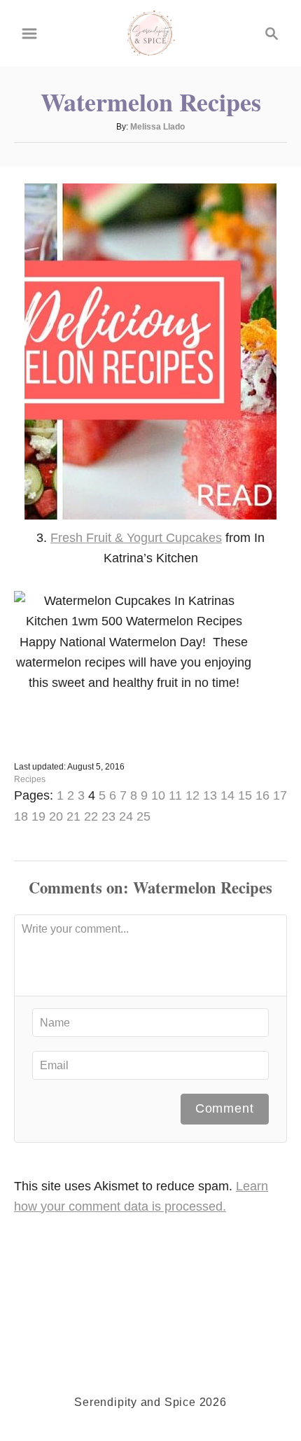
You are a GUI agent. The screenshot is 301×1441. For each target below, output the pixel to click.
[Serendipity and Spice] (151, 32)
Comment (224, 1108)
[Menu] (29, 33)
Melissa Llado (157, 127)
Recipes (30, 779)
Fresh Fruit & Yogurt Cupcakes (136, 538)
